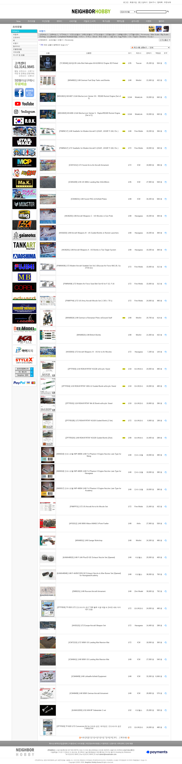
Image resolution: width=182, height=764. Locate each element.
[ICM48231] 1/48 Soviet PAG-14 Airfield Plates (89, 199)
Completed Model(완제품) (67, 37)
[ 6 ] (102, 737)
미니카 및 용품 (19, 55)
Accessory (145, 35)
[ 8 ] (108, 737)
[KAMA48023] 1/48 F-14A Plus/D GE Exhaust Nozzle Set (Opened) (89, 557)
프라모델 (52, 40)
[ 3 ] (92, 737)
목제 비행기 (103, 37)
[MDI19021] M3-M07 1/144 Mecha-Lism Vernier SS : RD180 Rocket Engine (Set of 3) (89, 97)
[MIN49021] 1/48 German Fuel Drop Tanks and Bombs (89, 80)
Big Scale (164, 35)
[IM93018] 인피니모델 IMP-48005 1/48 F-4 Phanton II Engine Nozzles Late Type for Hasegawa (88, 472)
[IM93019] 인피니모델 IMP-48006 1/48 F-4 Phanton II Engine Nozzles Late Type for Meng (88, 455)
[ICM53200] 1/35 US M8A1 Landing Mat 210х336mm (88, 182)
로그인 (125, 2)
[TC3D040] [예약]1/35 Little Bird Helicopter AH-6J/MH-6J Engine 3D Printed (89, 63)
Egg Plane (122, 37)
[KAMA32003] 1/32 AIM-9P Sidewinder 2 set (89, 710)
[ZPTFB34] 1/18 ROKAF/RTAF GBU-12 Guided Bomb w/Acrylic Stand (89, 386)
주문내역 (167, 2)
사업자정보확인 (128, 750)
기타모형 (16, 52)
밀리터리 (16, 46)
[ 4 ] (95, 737)
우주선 (88, 37)
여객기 (81, 37)
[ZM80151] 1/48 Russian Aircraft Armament (89, 591)
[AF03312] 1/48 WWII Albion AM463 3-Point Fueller (89, 524)
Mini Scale (155, 35)
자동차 (15, 35)
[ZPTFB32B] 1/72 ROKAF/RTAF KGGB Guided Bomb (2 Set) (89, 421)
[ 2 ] (89, 737)
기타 (130, 37)
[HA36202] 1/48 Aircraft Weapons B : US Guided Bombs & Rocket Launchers (89, 233)
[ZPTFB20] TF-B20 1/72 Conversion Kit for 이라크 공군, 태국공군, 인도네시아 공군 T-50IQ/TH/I (89, 727)
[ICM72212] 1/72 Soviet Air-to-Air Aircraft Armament (89, 165)
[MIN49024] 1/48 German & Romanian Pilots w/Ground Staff (89, 318)
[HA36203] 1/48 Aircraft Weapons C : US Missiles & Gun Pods (89, 216)
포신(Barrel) (52, 37)
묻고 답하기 (142, 2)
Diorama (142, 37)
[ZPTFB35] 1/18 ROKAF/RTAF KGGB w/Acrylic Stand (89, 369)
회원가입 (133, 2)
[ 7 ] (105, 737)
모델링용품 (17, 49)
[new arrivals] (18, 23)
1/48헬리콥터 (122, 35)
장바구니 (152, 2)
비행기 (15, 43)
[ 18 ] (121, 737)
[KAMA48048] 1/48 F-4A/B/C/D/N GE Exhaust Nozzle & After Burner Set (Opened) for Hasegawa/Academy (89, 574)
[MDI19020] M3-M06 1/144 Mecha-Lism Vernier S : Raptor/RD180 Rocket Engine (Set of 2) (89, 114)
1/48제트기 (54, 35)
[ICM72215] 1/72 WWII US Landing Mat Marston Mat (88, 642)
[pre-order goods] (120, 23)
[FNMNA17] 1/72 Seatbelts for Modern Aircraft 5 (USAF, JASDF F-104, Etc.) (88, 148)
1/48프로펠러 (87, 35)
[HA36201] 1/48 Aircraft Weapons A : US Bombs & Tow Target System (89, 250)
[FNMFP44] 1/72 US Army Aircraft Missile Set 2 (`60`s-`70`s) (88, 301)
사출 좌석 (113, 37)
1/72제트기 (64, 35)
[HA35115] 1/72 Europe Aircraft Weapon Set (89, 625)
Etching (42, 37)
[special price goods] (105, 23)
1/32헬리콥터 (111, 35)
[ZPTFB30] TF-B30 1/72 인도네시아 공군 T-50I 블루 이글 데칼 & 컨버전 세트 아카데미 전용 (89, 608)
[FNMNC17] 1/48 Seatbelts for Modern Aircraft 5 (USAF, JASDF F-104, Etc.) (88, 131)
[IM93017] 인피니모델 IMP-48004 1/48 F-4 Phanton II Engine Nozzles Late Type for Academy (88, 489)
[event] (149, 23)
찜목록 (160, 2)
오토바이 (16, 37)
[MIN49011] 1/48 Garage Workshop (88, 540)
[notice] (134, 23)
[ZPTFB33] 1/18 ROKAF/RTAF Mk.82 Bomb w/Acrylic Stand (88, 403)
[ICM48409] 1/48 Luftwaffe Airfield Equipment (88, 676)
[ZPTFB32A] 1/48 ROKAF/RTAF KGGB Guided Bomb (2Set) (88, 438)
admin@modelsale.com (107, 754)
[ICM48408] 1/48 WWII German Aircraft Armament (89, 693)
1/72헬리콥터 (134, 35)
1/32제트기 (44, 35)
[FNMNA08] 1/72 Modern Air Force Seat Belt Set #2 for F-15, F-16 (88, 284)
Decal (95, 37)
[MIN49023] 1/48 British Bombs (89, 335)
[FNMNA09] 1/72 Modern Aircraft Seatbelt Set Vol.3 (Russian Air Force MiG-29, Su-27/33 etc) (89, 267)
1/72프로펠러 (99, 35)
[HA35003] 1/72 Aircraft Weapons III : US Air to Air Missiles (89, 352)
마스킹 (150, 37)
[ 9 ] (111, 737)
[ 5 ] (98, 737)
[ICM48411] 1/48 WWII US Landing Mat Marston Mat (88, 659)
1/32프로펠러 (75, 35)
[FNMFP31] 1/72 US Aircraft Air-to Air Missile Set (89, 507)
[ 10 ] (115, 737)
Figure (135, 37)
